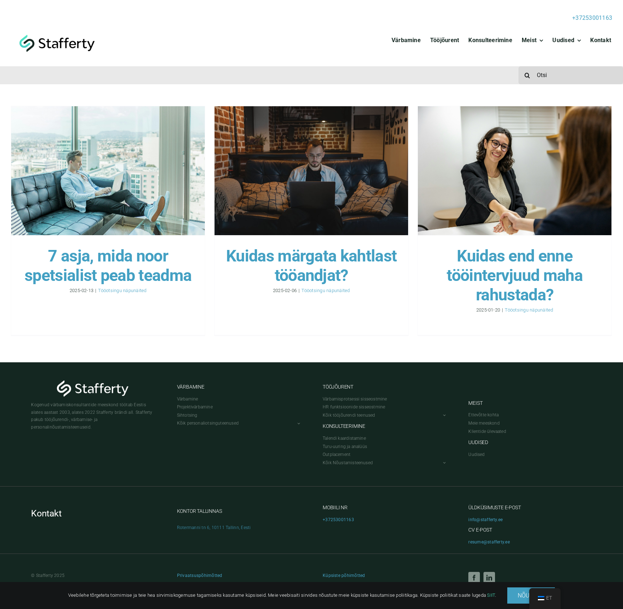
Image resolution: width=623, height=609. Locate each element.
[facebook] (474, 577)
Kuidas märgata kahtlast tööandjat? (311, 265)
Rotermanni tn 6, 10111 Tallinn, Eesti (214, 527)
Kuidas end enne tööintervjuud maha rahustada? (515, 275)
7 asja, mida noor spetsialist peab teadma (108, 265)
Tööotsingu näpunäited (122, 290)
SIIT (491, 595)
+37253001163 (592, 17)
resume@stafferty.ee (489, 542)
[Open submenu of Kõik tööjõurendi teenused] (443, 415)
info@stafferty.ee (485, 519)
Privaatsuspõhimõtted (199, 575)
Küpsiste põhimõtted (344, 575)
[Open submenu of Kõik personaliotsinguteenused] (297, 423)
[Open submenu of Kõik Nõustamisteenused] (443, 463)
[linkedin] (489, 577)
